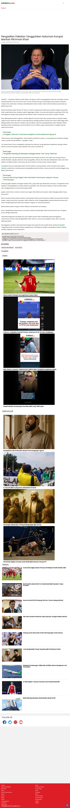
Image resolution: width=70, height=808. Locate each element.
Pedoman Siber (39, 787)
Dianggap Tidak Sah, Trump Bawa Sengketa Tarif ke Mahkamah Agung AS (29, 134)
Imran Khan (15, 101)
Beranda (3, 788)
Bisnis (2, 797)
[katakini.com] (18, 3)
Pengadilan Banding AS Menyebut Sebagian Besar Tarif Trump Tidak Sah (30, 154)
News (2, 790)
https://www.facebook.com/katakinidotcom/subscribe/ (26, 239)
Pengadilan (11, 99)
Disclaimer (4, 804)
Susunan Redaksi (6, 787)
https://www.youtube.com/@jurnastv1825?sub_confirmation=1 (26, 240)
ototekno (37, 792)
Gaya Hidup (38, 788)
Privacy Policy (39, 795)
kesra (36, 785)
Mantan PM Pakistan (8, 247)
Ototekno (3, 803)
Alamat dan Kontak (6, 792)
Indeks (37, 801)
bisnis (2, 799)
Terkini (37, 803)
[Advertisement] (35, 22)
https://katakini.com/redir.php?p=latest (19, 237)
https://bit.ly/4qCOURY (17, 236)
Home (3, 785)
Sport (36, 790)
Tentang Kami (5, 801)
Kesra (3, 795)
